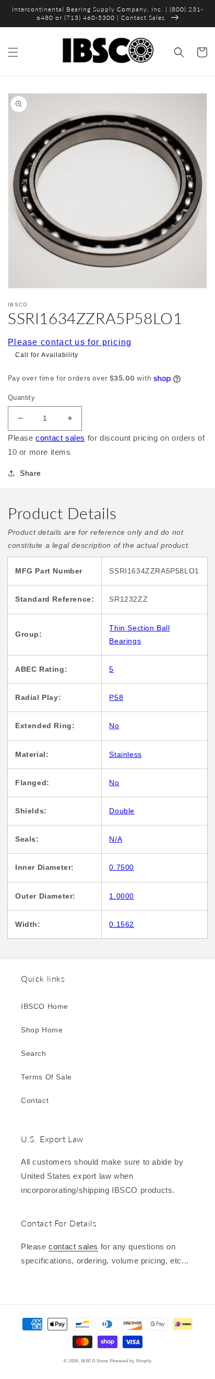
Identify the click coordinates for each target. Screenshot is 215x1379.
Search (33, 1053)
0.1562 (121, 924)
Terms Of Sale (46, 1077)
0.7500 (121, 867)
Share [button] (30, 473)
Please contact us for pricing (70, 342)
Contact (35, 1100)
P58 (116, 697)
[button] (13, 52)
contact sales (60, 437)
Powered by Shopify (131, 1360)
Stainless (125, 754)
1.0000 (121, 896)
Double (122, 811)
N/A (115, 839)
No (114, 725)
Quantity (21, 397)
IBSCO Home (44, 1006)
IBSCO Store (94, 1360)
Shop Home (42, 1030)
